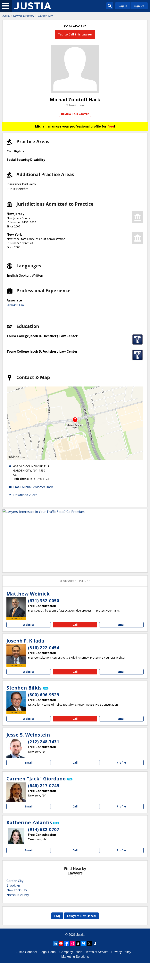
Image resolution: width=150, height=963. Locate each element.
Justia (6, 15)
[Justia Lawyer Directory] (32, 5)
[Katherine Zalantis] (16, 836)
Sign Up (139, 5)
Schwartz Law (75, 105)
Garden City (45, 15)
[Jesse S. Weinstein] (16, 748)
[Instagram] (72, 943)
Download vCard (25, 495)
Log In (123, 5)
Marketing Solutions (75, 956)
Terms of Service (96, 952)
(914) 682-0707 (43, 829)
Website (29, 624)
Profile (121, 762)
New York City (16, 890)
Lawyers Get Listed (81, 916)
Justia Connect (26, 952)
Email (121, 624)
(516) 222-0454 (43, 647)
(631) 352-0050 (43, 600)
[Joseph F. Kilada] (16, 654)
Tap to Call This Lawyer (75, 34)
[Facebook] (66, 943)
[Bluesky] (83, 943)
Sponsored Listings (75, 581)
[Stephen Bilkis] (16, 701)
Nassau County (17, 895)
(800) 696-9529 (43, 694)
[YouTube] (61, 943)
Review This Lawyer (75, 114)
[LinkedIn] (55, 943)
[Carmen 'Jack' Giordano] (16, 792)
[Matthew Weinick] (16, 607)
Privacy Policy (121, 952)
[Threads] (78, 943)
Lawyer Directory (23, 15)
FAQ (57, 916)
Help (79, 952)
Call (75, 624)
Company (66, 952)
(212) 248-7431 (43, 741)
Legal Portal (48, 952)
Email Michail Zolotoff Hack (33, 487)
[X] (89, 943)
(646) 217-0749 (43, 785)
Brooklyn (13, 885)
